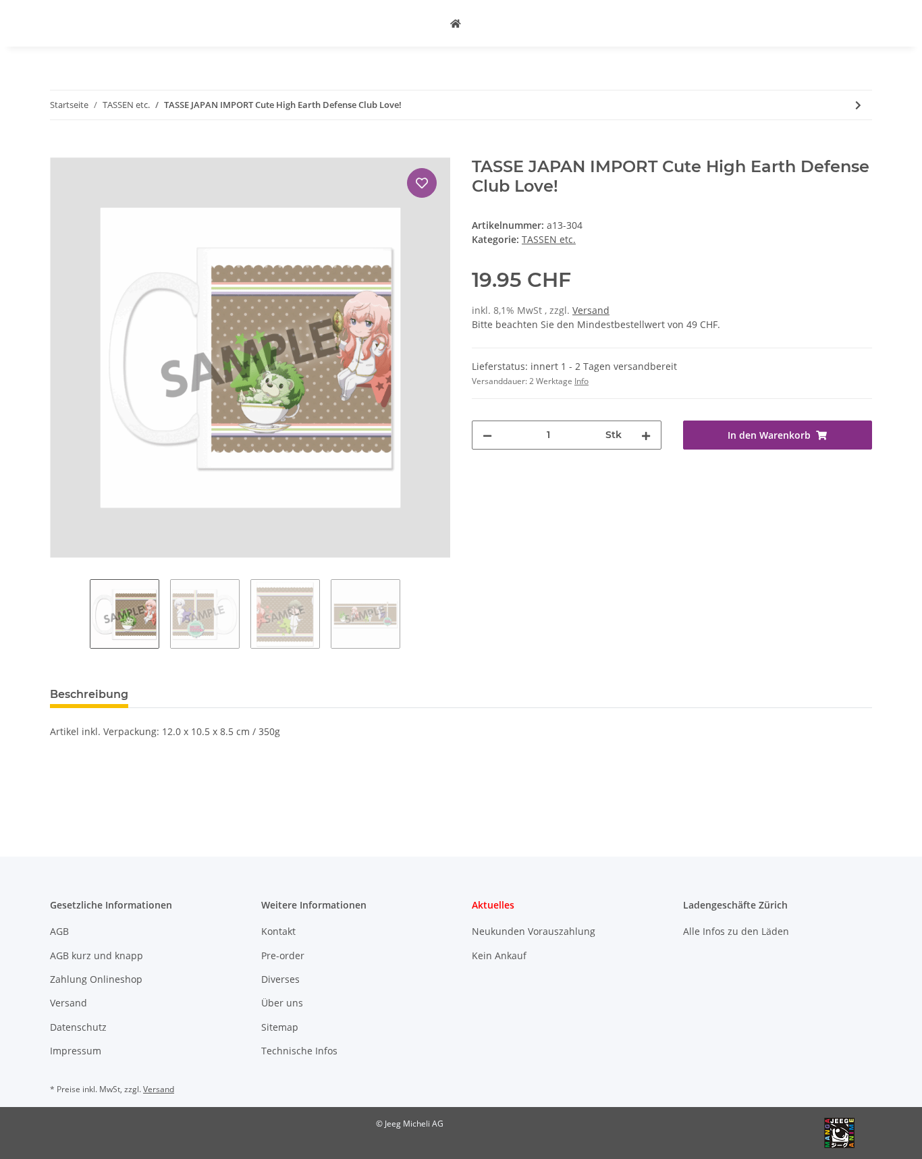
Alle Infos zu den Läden (736, 931)
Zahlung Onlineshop (96, 979)
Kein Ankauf (499, 955)
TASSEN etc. (549, 239)
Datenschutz (78, 1027)
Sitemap (279, 1027)
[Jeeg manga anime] (455, 23)
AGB (59, 931)
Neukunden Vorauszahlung (533, 931)
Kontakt (278, 931)
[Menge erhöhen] (646, 435)
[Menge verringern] (487, 435)
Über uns (282, 1002)
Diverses (280, 979)
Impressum (75, 1050)
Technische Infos (299, 1050)
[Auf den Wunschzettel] (422, 183)
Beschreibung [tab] (89, 694)
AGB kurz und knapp (96, 955)
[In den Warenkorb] (61, 149)
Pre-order (282, 955)
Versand (590, 310)
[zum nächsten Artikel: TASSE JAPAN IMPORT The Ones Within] (858, 104)
